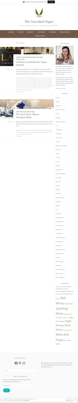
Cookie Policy (26, 400)
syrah (39, 87)
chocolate (28, 80)
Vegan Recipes (59, 253)
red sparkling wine (60, 197)
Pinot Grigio (58, 177)
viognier (58, 257)
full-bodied (34, 80)
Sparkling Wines (64, 32)
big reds (24, 78)
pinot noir (58, 181)
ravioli (29, 86)
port (31, 84)
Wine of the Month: (60, 277)
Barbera (58, 101)
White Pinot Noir (60, 261)
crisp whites (46, 130)
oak (42, 82)
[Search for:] (20, 370)
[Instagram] (24, 363)
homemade (43, 80)
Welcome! (11, 32)
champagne (59, 129)
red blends (32, 57)
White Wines (41, 32)
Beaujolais (58, 105)
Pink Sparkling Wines (61, 173)
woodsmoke (29, 89)
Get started (51, 1)
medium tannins (37, 82)
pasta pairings (19, 84)
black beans (30, 78)
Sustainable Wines (60, 225)
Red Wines (30, 32)
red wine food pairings (47, 86)
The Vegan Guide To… (61, 237)
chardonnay (59, 133)
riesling (57, 205)
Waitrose (23, 89)
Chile (35, 130)
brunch (57, 113)
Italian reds (58, 149)
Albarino (58, 97)
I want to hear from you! (20, 376)
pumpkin (25, 86)
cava (57, 125)
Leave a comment (20, 91)
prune (20, 86)
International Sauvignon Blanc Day (38, 132)
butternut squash (47, 78)
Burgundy (58, 117)
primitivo (58, 185)
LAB (20, 82)
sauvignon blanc (21, 111)
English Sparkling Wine (61, 145)
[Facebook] (16, 363)
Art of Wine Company (28, 130)
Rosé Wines (52, 32)
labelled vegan (25, 82)
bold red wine (39, 78)
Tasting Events (59, 233)
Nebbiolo (58, 165)
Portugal (35, 84)
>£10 (21, 78)
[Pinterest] (20, 363)
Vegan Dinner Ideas (60, 249)
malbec (58, 153)
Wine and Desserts (60, 269)
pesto (25, 84)
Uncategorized (59, 241)
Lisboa (31, 82)
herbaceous (22, 132)
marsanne (58, 157)
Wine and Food (39, 36)
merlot (57, 161)
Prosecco (58, 189)
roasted (22, 87)
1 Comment (19, 136)
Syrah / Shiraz (20, 59)
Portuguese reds (42, 84)
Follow (6, 390)
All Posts (21, 32)
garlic (38, 80)
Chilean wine (40, 130)
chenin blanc (59, 137)
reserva (18, 87)
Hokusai (27, 132)
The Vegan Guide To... (62, 317)
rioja (57, 209)
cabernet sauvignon (22, 57)
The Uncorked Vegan (39, 22)
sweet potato (34, 87)
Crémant (58, 141)
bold (34, 78)
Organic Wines (59, 169)
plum (28, 84)
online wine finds (48, 82)
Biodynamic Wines (60, 109)
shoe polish (27, 87)
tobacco (43, 87)
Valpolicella (59, 245)
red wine (39, 86)
